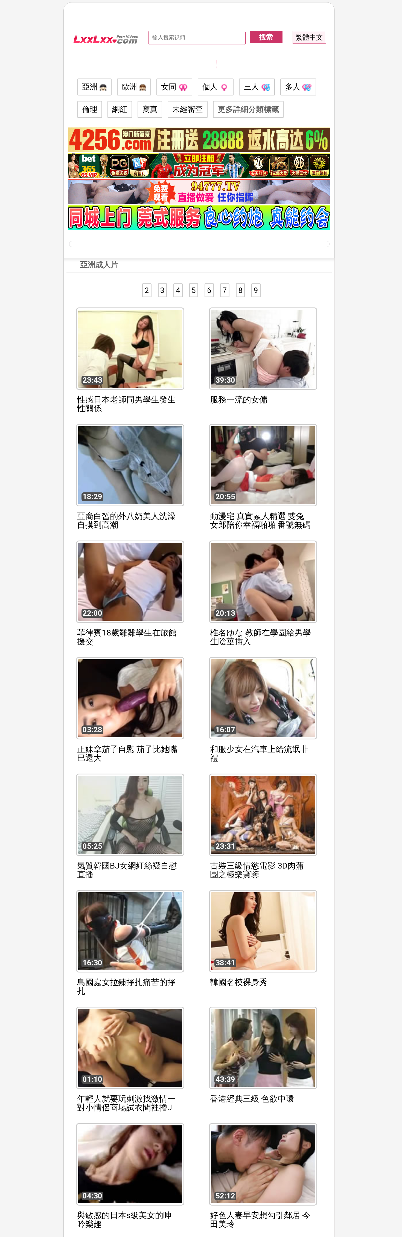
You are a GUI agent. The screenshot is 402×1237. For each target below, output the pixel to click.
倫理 (89, 109)
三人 (252, 86)
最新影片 (200, 64)
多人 (293, 86)
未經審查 (187, 109)
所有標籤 (167, 64)
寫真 (150, 109)
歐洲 (130, 86)
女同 (169, 86)
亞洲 (90, 86)
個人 (211, 86)
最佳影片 (233, 64)
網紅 (119, 109)
